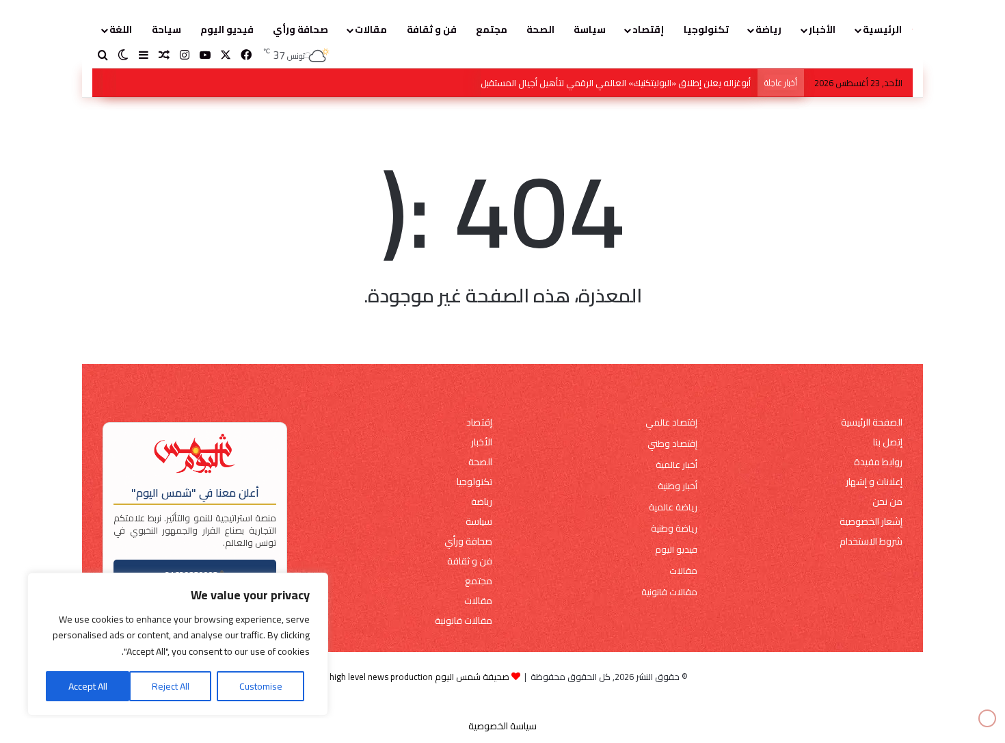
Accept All (87, 686)
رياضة (768, 29)
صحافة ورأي (300, 29)
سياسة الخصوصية (502, 726)
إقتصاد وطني (672, 443)
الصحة (540, 29)
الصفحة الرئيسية (871, 422)
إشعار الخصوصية (871, 521)
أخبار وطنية (677, 486)
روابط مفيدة (878, 462)
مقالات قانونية (669, 592)
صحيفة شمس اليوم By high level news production (413, 676)
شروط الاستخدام (871, 541)
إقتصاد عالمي (671, 422)
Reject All (170, 686)
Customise (260, 686)
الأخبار (822, 29)
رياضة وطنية (674, 528)
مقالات (371, 29)
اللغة (120, 29)
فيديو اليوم (227, 29)
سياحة (166, 29)
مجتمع (491, 29)
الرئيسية (882, 29)
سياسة (590, 29)
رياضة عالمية (673, 507)
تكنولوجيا (706, 29)
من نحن (887, 502)
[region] (177, 644)
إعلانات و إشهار (874, 482)
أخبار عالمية (676, 465)
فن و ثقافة (432, 29)
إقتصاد (648, 29)
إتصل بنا (887, 442)
